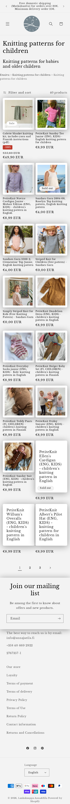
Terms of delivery (19, 691)
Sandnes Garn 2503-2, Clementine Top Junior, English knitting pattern (18, 262)
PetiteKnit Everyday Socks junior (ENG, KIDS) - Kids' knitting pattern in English (16, 370)
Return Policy (16, 716)
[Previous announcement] (6, 6)
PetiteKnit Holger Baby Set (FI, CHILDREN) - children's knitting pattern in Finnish (50, 370)
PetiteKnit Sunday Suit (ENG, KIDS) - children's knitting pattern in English (18, 480)
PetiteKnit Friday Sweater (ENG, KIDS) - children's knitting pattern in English (49, 425)
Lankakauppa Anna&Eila (32, 798)
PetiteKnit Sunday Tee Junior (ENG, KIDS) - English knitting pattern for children (50, 138)
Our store (13, 667)
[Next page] (50, 568)
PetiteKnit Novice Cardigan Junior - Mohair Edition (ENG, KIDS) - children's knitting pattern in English (17, 206)
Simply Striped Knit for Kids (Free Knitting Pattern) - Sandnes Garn (18, 314)
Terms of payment (20, 683)
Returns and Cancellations (25, 732)
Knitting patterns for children (31, 74)
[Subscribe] (59, 618)
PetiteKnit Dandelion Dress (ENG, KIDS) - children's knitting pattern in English (49, 315)
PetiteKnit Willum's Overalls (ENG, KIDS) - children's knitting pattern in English (18, 524)
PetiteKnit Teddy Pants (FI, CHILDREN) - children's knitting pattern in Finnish (17, 425)
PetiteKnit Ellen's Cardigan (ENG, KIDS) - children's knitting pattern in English (50, 466)
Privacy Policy (17, 700)
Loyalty (12, 675)
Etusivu (4, 74)
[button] (7, 24)
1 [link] (20, 568)
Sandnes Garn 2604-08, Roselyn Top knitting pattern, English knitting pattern (51, 203)
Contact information (21, 724)
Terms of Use (16, 708)
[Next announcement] (63, 6)
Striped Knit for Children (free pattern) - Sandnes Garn (51, 262)
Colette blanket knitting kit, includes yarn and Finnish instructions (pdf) (18, 138)
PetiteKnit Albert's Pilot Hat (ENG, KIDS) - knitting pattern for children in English (50, 524)
